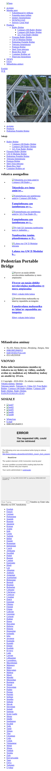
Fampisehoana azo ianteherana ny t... (22, 205)
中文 (3, 71)
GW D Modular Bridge (22, 39)
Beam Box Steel (19, 52)
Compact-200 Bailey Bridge (29, 32)
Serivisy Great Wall (20, 22)
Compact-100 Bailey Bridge (29, 30)
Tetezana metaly (8, 386)
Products (10, 25)
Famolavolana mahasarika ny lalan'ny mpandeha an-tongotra (27, 309)
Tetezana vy (21, 386)
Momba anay (12, 10)
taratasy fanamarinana (21, 18)
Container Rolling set (21, 54)
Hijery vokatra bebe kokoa (23, 294)
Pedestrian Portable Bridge (23, 42)
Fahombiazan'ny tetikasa (22, 13)
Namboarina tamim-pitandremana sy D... (23, 237)
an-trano (10, 8)
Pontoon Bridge (19, 47)
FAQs (9, 61)
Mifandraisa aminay (15, 64)
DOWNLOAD (18, 20)
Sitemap (19, 383)
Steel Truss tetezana (20, 49)
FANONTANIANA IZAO (12, 393)
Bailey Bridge (18, 27)
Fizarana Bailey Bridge (22, 37)
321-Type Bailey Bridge (27, 35)
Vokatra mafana (8, 383)
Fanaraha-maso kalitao (21, 15)
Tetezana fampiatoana (21, 44)
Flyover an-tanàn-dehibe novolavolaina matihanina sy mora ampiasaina (28, 285)
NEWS (10, 59)
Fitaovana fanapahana (21, 57)
